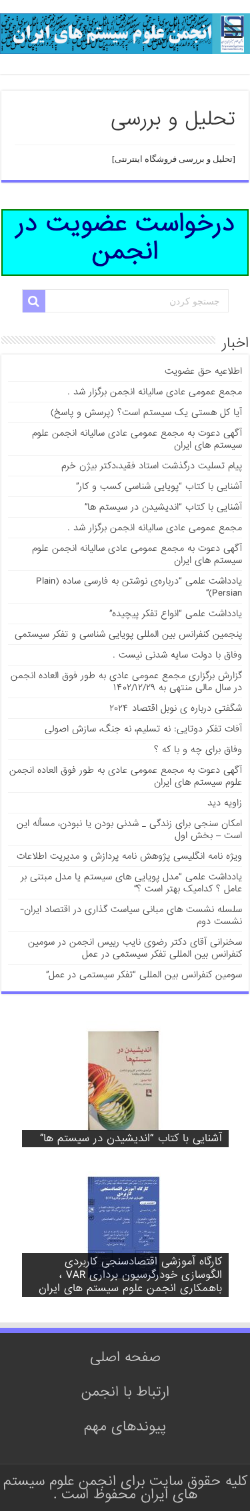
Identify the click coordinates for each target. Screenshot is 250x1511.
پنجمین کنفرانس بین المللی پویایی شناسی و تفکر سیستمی (128, 634)
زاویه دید (224, 802)
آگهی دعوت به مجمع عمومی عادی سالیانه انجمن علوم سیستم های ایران (137, 439)
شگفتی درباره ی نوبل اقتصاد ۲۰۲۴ (175, 708)
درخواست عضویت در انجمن (125, 240)
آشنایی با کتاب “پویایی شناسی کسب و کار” (159, 486)
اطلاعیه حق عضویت (203, 371)
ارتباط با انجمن (125, 1391)
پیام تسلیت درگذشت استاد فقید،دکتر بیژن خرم (151, 465)
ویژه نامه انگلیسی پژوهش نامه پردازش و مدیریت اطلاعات (129, 856)
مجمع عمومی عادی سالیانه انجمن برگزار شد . (154, 391)
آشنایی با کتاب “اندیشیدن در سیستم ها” (163, 507)
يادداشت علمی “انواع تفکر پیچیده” (175, 613)
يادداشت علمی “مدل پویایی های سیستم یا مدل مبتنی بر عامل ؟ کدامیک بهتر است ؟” (131, 882)
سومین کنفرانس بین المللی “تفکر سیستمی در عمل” (144, 974)
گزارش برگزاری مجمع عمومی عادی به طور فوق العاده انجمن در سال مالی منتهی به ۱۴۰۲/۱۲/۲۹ (126, 681)
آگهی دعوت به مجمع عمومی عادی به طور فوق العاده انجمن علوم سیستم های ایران (125, 776)
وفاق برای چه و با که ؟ (198, 749)
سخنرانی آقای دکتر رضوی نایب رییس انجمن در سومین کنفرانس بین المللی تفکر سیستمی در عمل (135, 948)
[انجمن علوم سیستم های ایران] (125, 37)
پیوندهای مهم (125, 1426)
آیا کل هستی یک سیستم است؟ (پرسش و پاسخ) (146, 412)
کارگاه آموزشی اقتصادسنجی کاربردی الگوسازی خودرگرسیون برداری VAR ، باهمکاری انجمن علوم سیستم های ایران (130, 1274)
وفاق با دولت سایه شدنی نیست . (177, 655)
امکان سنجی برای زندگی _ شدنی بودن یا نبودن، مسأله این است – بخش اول (129, 829)
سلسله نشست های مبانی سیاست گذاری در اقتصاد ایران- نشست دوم (131, 915)
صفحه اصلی (125, 1357)
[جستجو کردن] (34, 301)
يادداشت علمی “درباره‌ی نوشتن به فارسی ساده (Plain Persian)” (139, 587)
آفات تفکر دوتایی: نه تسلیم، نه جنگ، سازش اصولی (143, 729)
